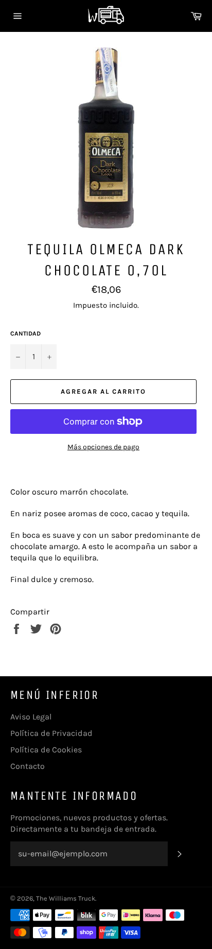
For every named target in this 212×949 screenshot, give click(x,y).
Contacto (27, 766)
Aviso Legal (30, 717)
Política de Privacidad (51, 733)
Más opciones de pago (103, 447)
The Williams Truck (65, 898)
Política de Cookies (46, 749)
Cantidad (25, 333)
